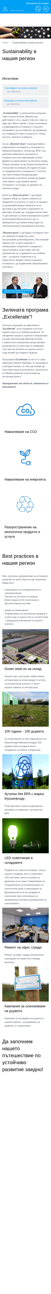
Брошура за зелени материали (21, 100)
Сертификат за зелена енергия (21, 88)
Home (5, 42)
